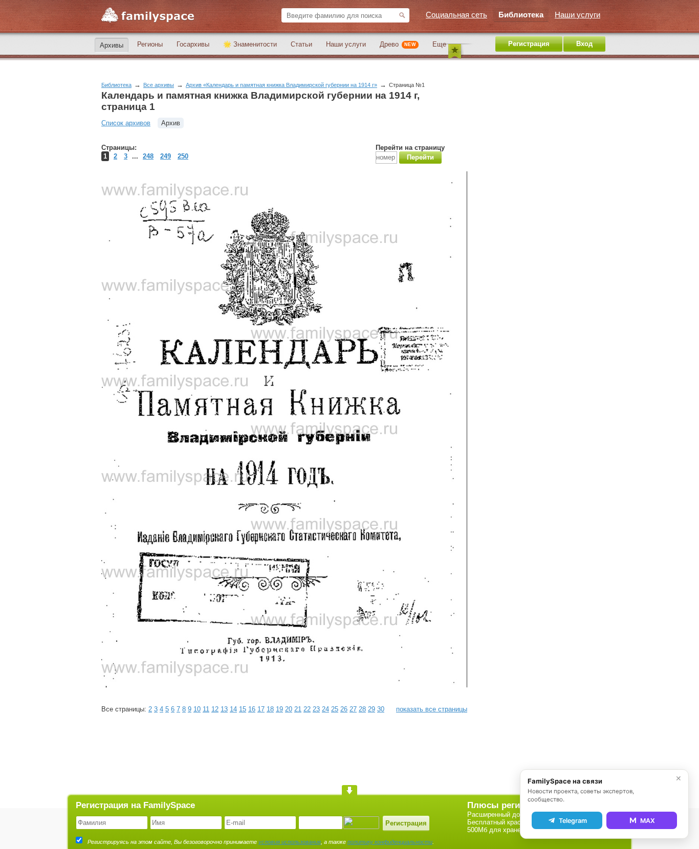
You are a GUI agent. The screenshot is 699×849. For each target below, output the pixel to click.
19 (279, 709)
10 (197, 709)
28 (362, 709)
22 (307, 709)
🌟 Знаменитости (250, 44)
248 (148, 156)
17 (261, 709)
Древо (398, 44)
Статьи (301, 44)
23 (316, 709)
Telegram (573, 820)
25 (334, 709)
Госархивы (193, 44)
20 (288, 709)
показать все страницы (431, 709)
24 (325, 709)
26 (343, 709)
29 (371, 709)
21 (297, 709)
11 (206, 709)
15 (242, 709)
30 (380, 709)
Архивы (111, 45)
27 (353, 709)
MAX (647, 820)
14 (233, 709)
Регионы (150, 44)
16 (251, 709)
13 (224, 709)
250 (183, 156)
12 (215, 709)
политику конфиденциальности (389, 842)
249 (165, 156)
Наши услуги (346, 44)
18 (270, 709)
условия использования (289, 842)
